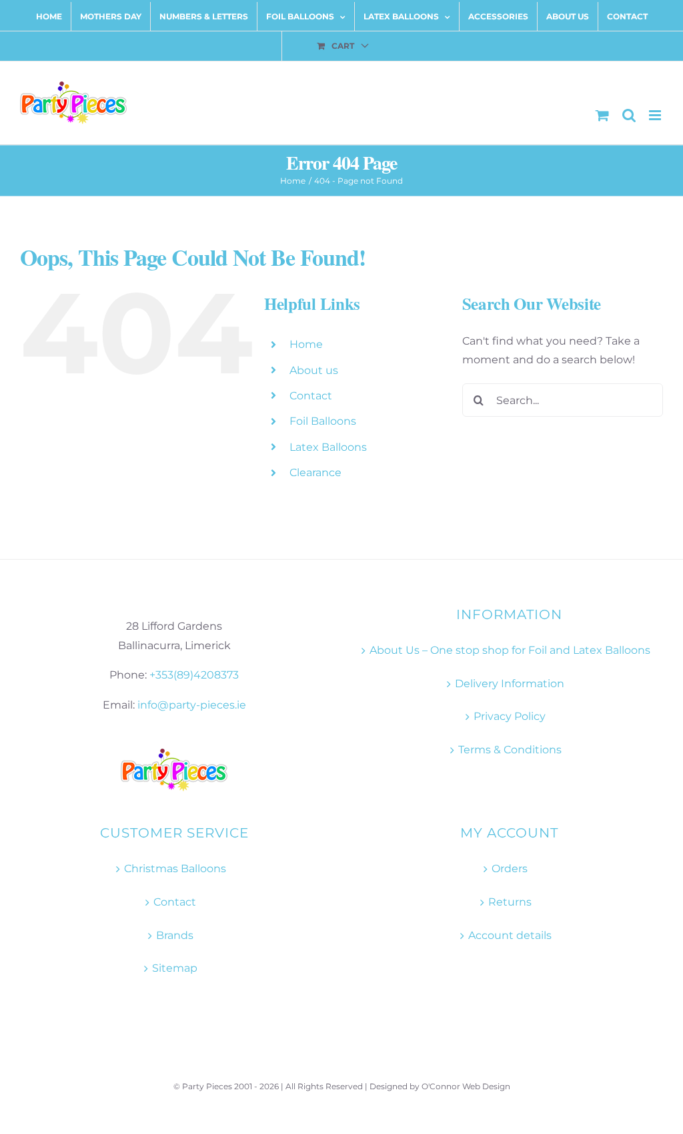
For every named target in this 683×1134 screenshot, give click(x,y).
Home (306, 344)
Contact (310, 395)
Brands (174, 935)
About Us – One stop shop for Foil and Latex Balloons (510, 650)
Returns (510, 902)
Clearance (315, 472)
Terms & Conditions (510, 749)
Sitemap (174, 968)
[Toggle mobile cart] (602, 115)
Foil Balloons (322, 421)
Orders (510, 868)
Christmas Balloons (175, 868)
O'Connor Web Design (466, 1086)
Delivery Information (509, 683)
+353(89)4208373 (194, 675)
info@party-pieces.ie (191, 705)
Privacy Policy (510, 716)
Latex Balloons (328, 447)
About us (313, 370)
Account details (510, 935)
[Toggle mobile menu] (656, 115)
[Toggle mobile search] (629, 115)
